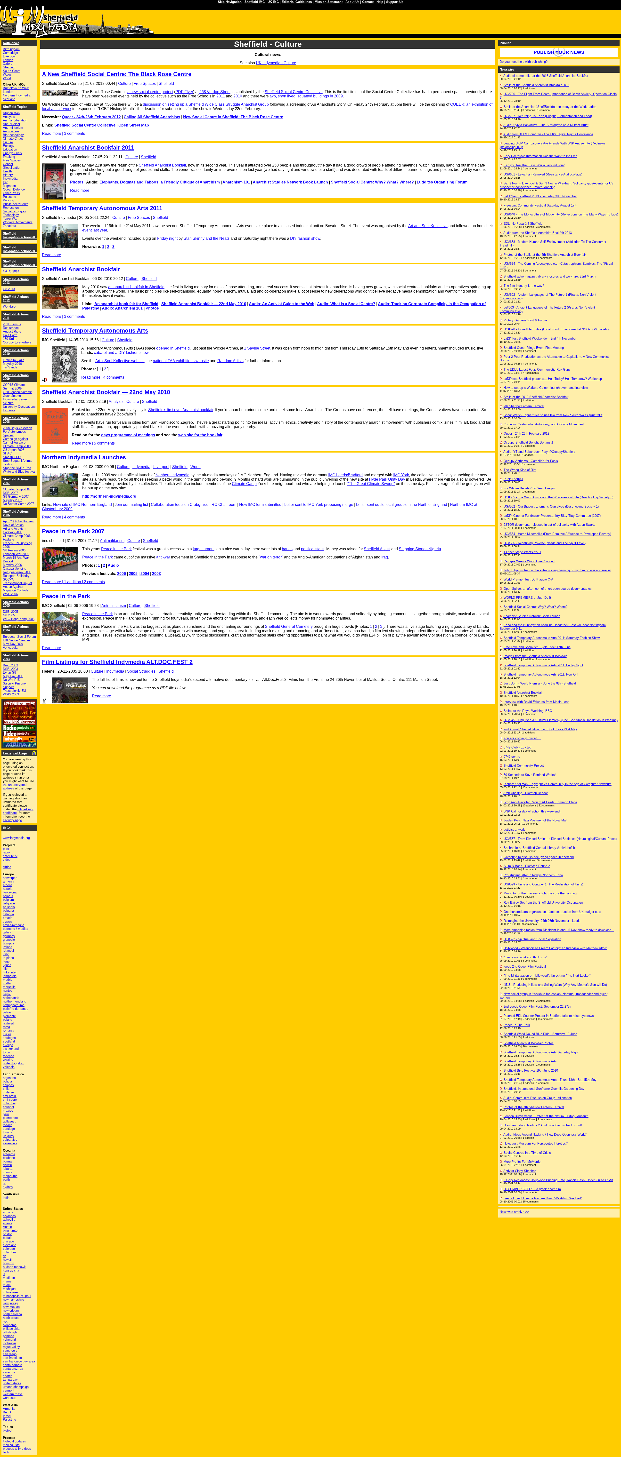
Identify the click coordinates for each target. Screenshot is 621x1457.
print (6, 849)
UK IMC (273, 2)
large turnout (203, 549)
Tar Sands (10, 367)
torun (6, 1052)
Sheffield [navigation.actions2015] (21, 249)
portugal (8, 1023)
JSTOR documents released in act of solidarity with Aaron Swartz (550, 524)
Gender (8, 164)
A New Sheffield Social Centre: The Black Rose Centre (116, 74)
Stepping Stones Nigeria (420, 549)
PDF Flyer (184, 92)
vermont (8, 1390)
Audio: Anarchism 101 (122, 308)
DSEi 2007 (10, 493)
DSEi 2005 (10, 611)
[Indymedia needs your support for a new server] (19, 723)
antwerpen (10, 878)
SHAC (7, 453)
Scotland (9, 99)
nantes (7, 990)
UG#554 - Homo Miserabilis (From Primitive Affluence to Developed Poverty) (557, 534)
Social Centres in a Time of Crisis (527, 1152)
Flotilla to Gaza (13, 360)
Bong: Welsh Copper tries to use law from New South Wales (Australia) (553, 415)
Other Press (11, 193)
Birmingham (11, 49)
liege (6, 961)
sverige (8, 1045)
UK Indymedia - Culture (276, 63)
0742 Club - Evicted (517, 747)
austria (7, 889)
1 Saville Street (257, 348)
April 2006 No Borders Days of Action (18, 523)
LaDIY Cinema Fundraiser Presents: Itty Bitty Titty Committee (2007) (552, 516)
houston (8, 1263)
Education (10, 149)
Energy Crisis (12, 153)
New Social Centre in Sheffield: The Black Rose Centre (233, 117)
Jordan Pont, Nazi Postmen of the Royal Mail (535, 820)
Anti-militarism (112, 541)
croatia (7, 918)
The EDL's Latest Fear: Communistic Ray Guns (537, 369)
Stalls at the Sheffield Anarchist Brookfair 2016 (536, 85)
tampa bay (10, 1379)
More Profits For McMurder (522, 1161)
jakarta (7, 1168)
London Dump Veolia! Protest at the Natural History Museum (546, 1116)
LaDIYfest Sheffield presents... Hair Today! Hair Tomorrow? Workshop (553, 379)
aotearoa (9, 1154)
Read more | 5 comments (93, 443)
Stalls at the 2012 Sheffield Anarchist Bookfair (536, 397)
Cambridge (10, 53)
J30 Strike (10, 339)
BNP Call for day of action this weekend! (532, 811)
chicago (8, 1241)
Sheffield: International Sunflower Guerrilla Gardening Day (544, 1089)
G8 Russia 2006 (14, 550)
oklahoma (9, 1325)
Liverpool (161, 467)
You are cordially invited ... (522, 738)
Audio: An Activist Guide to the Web (281, 304)
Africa (7, 867)
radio (6, 852)
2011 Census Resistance (12, 326)
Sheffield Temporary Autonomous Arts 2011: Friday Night (543, 665)
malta (7, 983)
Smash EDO (12, 457)
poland (7, 1019)
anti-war (163, 557)
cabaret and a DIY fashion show (121, 352)
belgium (8, 899)
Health (7, 171)
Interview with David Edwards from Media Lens (536, 702)
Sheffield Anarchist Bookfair (162, 165)
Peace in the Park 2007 (73, 531)
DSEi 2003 (10, 669)
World (195, 467)
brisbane (9, 1158)
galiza (7, 932)
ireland (7, 947)
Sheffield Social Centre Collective (294, 92)
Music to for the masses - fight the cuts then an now (540, 893)
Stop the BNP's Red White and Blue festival (19, 469)
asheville (9, 1219)
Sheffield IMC (255, 2)
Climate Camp (244, 484)
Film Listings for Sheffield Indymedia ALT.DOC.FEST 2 (117, 662)
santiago (9, 1129)
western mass (13, 1394)
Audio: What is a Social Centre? (346, 304)
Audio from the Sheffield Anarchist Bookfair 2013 (537, 233)
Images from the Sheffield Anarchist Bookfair (535, 656)
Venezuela (10, 647)
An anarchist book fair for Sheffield (126, 304)
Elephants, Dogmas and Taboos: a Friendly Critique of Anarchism (159, 182)
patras (7, 1012)
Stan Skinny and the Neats (206, 238)
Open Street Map (133, 125)
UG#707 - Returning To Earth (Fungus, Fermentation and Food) (548, 116)
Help (379, 2)
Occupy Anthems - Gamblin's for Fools (531, 461)
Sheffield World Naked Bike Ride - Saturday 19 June (540, 1034)
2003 (156, 574)
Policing (8, 200)
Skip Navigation (230, 2)
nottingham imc (14, 1005)
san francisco (12, 1358)
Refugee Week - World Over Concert (529, 561)
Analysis (116, 401)
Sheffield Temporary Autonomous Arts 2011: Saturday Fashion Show (552, 638)
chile (6, 1089)
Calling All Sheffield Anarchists (152, 117)
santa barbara (12, 1365)
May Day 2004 (13, 644)
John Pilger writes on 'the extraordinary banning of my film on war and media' (557, 570)
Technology (11, 215)
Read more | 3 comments (63, 133)
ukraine (8, 1059)
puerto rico (10, 1118)
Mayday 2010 (12, 364)
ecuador (8, 1107)
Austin (7, 1227)
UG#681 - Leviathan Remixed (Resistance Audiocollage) (543, 174)
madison (9, 1278)
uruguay (8, 1136)
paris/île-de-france (15, 1009)
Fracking (9, 157)
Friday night (167, 238)
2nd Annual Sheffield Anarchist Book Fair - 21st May (540, 729)
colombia (9, 1103)
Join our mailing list (131, 504)
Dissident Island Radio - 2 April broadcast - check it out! (543, 1125)
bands (287, 549)
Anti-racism (11, 131)
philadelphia (11, 1328)
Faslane (8, 539)
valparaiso (10, 1139)
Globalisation (12, 167)
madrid (7, 979)
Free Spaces (145, 83)
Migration (9, 186)
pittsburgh (10, 1332)
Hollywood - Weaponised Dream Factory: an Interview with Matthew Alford (555, 948)
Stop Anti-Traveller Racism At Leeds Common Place (540, 802)
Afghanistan (11, 113)
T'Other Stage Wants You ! (522, 552)
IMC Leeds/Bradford (345, 475)
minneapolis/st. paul (17, 1296)
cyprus (7, 921)
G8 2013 (9, 289)
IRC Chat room (223, 504)
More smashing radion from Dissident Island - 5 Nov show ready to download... (559, 930)
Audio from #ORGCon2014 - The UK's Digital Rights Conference (548, 134)
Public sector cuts (15, 204)
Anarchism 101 (236, 182)
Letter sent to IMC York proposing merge (318, 504)
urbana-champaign (16, 1387)
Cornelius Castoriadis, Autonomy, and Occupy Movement (544, 424)
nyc (5, 1321)
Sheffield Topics (15, 107)
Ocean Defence (14, 189)
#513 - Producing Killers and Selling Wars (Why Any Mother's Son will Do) (555, 985)
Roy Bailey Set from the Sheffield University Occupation (543, 902)
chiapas (8, 1085)
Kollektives (11, 43)
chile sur (9, 1092)
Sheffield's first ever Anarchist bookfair (180, 410)
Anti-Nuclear (11, 124)
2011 (220, 96)
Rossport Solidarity (16, 576)
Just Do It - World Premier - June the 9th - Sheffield (540, 683)
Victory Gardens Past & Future (525, 320)
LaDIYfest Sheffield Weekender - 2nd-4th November (540, 338)
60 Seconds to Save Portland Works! (530, 775)
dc (4, 1256)
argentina (9, 1078)
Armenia (9, 1408)
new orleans (11, 1310)
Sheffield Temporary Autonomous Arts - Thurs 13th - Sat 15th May (550, 1080)
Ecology (8, 146)
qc (4, 1183)
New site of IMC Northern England (82, 504)
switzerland (11, 1049)
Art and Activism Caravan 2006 (14, 530)
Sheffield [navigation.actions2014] (21, 263)
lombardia (9, 976)
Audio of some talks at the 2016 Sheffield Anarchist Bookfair (545, 76)
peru (6, 1114)
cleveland (9, 1245)
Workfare (9, 306)
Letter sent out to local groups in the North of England (401, 504)
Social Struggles (141, 671)
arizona (8, 1212)
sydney (8, 1187)
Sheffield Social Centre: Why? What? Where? (372, 182)
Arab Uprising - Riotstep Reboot (525, 793)
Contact (368, 2)
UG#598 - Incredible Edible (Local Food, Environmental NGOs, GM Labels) (556, 329)
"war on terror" (271, 557)
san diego (9, 1354)
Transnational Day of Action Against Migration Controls (17, 586)
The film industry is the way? (524, 285)
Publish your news (559, 52)
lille (5, 969)
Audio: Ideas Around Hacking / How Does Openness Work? (545, 1134)
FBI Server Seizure (16, 640)
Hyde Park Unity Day (387, 479)
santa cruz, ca (13, 1368)
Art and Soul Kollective (428, 226)
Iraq (384, 557)
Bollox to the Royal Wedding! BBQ (528, 711)
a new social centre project (150, 92)
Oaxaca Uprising (14, 568)
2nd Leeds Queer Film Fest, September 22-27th (537, 1006)
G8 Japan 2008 (13, 450)
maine (7, 1281)
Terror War (10, 218)
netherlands (11, 998)
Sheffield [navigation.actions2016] (21, 235)
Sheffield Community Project (524, 765)
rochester (9, 1343)
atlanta (7, 1223)
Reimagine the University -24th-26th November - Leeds (542, 921)
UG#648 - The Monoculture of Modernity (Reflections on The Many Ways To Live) (561, 214)
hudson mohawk (14, 1267)
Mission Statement (329, 2)
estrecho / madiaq (15, 929)
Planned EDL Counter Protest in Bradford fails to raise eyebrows (549, 1016)
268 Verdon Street (214, 92)
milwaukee (10, 1292)
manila (7, 1172)
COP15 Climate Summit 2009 (14, 386)
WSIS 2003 (11, 694)
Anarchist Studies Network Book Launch (290, 182)
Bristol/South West (16, 88)
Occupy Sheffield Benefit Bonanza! (528, 442)
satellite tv (10, 856)
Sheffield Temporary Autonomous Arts (95, 330)
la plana (8, 958)
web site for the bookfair (200, 435)
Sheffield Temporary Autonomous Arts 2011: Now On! (541, 674)
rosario (7, 1125)
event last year (94, 230)
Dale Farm (10, 335)
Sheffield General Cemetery (289, 626)
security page (12, 820)
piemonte (9, 1016)
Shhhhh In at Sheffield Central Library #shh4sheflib (539, 848)
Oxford (7, 63)
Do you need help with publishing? (523, 62)
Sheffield (166, 83)
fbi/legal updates (14, 1441)
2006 (121, 574)
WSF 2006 (10, 594)
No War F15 (11, 680)
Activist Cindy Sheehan (519, 1171)
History (8, 175)
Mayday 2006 (12, 565)
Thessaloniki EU (14, 691)
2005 (133, 574)
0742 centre (512, 756)
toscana (8, 1056)
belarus (8, 896)
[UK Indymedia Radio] (19, 729)
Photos (76, 182)
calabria (8, 914)
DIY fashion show (305, 238)
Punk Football (513, 479)
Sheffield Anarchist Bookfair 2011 (88, 147)
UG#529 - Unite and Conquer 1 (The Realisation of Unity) (543, 884)
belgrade (9, 903)
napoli (7, 994)
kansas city (11, 1270)
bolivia (7, 1081)
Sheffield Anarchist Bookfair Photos (529, 1043)
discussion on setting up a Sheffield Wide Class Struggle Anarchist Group (206, 104)
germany (9, 936)
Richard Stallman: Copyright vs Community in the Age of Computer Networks (558, 784)
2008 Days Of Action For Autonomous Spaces (17, 431)
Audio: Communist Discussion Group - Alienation (537, 1098)
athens (7, 885)
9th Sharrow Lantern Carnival (524, 406)
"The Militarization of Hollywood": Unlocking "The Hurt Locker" (547, 975)
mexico (8, 1110)
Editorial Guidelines (297, 2)
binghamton (11, 1230)
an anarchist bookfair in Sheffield (136, 287)
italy (6, 954)
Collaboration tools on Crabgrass (179, 504)
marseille (9, 987)
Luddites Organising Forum (442, 182)
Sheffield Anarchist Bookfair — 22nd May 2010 (203, 304)
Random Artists (230, 361)
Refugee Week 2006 (17, 572)
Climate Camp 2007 (17, 489)
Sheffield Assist (377, 549)
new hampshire (13, 1299)
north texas (11, 1318)
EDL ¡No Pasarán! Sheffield (523, 223)
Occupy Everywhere (17, 342)
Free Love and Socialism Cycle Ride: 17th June (537, 647)
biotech (8, 1430)
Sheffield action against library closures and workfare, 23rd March (550, 276)
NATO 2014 (11, 271)
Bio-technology (13, 135)
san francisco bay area (19, 1361)
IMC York (401, 475)
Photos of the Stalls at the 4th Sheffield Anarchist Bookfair (545, 254)
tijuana (7, 1132)
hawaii (7, 1259)
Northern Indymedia (172, 475)
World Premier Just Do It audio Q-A (528, 579)
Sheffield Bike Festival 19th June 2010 (531, 1070)
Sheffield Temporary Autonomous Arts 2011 (102, 208)
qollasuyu (9, 1121)
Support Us (394, 2)
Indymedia (141, 467)
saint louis (10, 1350)
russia (7, 1034)
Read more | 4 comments (102, 377)
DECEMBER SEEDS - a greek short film (532, 1189)
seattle (7, 1376)
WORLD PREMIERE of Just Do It (527, 597)
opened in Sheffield (173, 348)
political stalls (312, 549)
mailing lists (11, 1445)
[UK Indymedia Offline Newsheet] (19, 746)
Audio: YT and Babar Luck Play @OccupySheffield (539, 452)
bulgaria (8, 910)
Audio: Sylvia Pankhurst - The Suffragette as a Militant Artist (545, 125)
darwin (7, 1165)
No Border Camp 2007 (18, 504)
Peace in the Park (116, 549)
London (8, 60)
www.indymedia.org (16, 838)
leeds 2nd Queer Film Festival (525, 966)
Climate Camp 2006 (17, 536)
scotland (9, 1041)
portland (8, 1336)
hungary (8, 943)
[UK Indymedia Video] (19, 735)
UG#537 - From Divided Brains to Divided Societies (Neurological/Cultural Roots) (560, 839)
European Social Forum (19, 636)
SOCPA (8, 579)
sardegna (9, 1038)
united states (12, 1383)
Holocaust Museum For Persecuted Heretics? (536, 1143)
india (6, 1198)
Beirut (7, 1412)
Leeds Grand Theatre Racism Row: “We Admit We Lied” (543, 1198)
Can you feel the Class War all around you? (534, 165)
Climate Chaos (13, 138)
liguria (7, 965)
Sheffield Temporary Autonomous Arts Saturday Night (541, 1052)
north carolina (12, 1314)
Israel (7, 1416)
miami (7, 1285)
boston (7, 1234)
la (4, 1274)
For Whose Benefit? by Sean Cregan (529, 488)
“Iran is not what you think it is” (525, 957)
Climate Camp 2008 (17, 446)
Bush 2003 (10, 665)
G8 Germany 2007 (16, 496)
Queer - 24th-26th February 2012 (91, 117)
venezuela (10, 1143)
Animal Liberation (15, 120)
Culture (124, 83)
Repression (11, 207)
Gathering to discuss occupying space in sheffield (539, 857)
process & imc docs (17, 1448)
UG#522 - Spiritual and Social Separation (532, 939)
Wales (7, 74)
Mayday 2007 (12, 500)
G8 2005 (9, 615)
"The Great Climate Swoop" (371, 484)
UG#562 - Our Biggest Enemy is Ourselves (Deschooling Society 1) (551, 506)
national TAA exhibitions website (181, 361)
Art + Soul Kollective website (120, 361)
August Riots (12, 331)
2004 (144, 574)
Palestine (9, 197)
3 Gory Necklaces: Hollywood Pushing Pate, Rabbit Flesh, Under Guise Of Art (558, 1180)
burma (7, 1161)
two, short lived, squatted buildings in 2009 (306, 96)
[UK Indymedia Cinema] (19, 741)
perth (6, 1179)
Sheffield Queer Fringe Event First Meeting (534, 348)
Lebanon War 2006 (16, 554)
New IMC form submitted (260, 504)
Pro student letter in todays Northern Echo (533, 875)
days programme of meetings (128, 435)
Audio (113, 565)
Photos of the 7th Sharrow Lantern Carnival (534, 1107)
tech (6, 1452)
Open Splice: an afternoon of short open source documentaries (548, 588)
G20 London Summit (17, 392)
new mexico (11, 1307)
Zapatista (9, 226)
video (6, 859)
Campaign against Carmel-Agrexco (15, 440)
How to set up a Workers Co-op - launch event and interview (546, 388)
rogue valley (11, 1347)
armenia (8, 881)
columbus (9, 1252)
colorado (9, 1248)
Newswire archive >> (514, 1212)
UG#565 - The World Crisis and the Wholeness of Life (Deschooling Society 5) (558, 497)
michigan (9, 1288)
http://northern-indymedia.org (109, 496)
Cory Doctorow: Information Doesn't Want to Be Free (540, 156)
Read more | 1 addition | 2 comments (73, 582)
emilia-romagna (13, 925)
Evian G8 (9, 672)
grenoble (9, 939)
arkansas (9, 1216)
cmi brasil (9, 1096)
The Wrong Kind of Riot (520, 470)
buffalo (7, 1238)
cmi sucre (10, 1099)
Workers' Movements (18, 222)
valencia (9, 1067)
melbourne (10, 1176)
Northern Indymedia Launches (84, 457)
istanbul (8, 950)
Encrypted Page (15, 753)
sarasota (9, 1372)
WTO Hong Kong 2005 (18, 619)
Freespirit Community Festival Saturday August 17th (540, 205)
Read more (79, 190)
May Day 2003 (13, 676)
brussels (9, 907)
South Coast (11, 71)
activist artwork (514, 829)
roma (6, 1027)
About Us (352, 2)
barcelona (9, 892)
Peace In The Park (517, 1025)
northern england (14, 1001)
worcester (9, 1398)
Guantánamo (12, 396)
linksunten (10, 972)
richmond (9, 1339)
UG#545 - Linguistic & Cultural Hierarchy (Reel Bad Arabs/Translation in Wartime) (561, 720)
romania (8, 1030)
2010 (237, 96)
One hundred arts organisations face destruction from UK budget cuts (552, 912)
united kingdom (13, 1063)
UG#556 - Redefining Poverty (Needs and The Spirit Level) (545, 543)
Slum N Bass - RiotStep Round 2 (527, 866)
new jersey (10, 1303)
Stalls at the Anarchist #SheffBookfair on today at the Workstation (550, 107)
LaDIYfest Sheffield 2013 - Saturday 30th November (540, 196)
